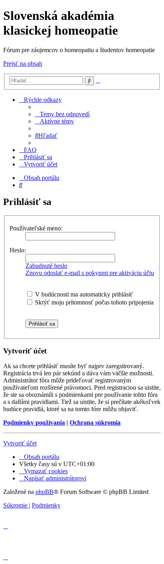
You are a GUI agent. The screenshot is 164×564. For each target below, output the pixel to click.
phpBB (44, 491)
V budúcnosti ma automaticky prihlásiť (83, 294)
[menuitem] (62, 114)
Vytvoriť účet (20, 443)
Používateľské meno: (36, 228)
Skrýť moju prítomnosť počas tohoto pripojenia (93, 302)
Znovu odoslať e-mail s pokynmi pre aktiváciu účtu (89, 272)
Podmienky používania (34, 422)
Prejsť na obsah (22, 63)
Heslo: (18, 250)
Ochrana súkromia (95, 422)
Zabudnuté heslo (46, 265)
